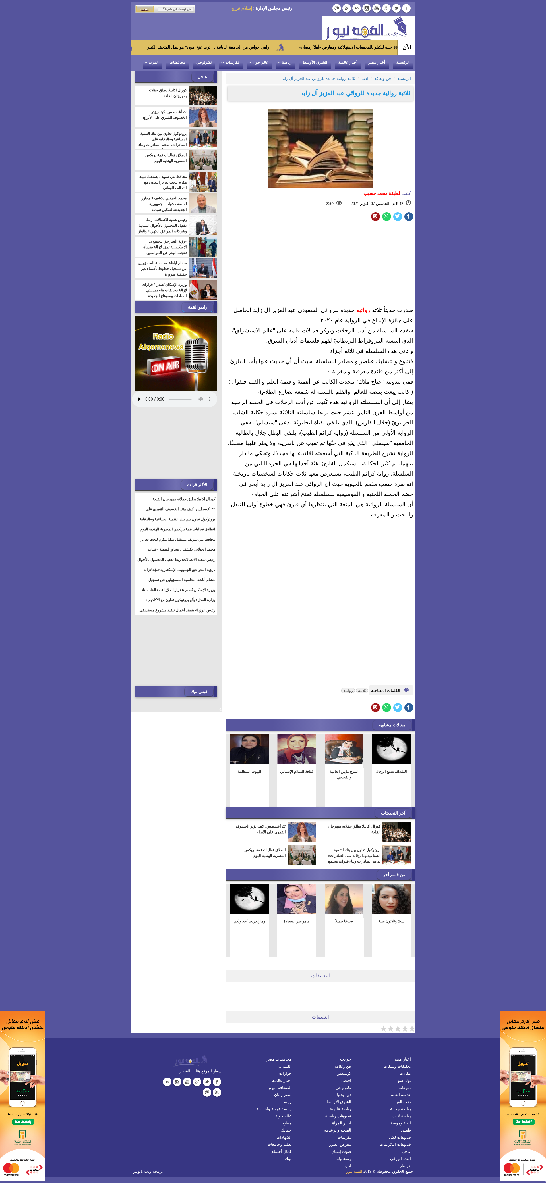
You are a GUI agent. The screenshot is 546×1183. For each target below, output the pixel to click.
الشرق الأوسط (315, 62)
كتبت (387, 193)
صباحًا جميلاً (344, 921)
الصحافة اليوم (280, 1088)
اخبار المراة (341, 1123)
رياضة (287, 62)
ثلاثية (362, 690)
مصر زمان (282, 1095)
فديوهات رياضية (338, 1116)
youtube (376, 8)
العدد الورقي (400, 1159)
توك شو (404, 1080)
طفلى (406, 1130)
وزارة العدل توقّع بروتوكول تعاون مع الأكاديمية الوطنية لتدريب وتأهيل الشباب (180, 603)
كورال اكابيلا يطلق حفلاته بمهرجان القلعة (354, 829)
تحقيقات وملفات (397, 1066)
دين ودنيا (344, 1095)
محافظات (177, 62)
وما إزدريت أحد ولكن (249, 921)
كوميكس (343, 1073)
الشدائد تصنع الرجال (391, 771)
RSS (346, 8)
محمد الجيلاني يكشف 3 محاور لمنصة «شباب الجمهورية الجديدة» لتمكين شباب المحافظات (164, 206)
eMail (336, 8)
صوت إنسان (341, 1151)
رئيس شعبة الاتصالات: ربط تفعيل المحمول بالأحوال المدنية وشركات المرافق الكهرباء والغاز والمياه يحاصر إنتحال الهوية (162, 228)
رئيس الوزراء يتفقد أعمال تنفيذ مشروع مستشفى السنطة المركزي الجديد (177, 613)
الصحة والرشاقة (337, 1130)
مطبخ (286, 1123)
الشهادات (283, 1137)
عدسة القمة (401, 1095)
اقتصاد (346, 1080)
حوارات (285, 1073)
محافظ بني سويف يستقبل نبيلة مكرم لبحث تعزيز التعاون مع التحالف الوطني (163, 182)
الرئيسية (403, 62)
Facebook (406, 8)
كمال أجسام (281, 1151)
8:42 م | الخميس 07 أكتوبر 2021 (377, 203)
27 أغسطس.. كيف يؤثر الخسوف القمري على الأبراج (261, 829)
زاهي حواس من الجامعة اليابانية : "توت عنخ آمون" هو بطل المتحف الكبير (257, 47)
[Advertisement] (320, 265)
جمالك (286, 1130)
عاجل (406, 1151)
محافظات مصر (278, 1059)
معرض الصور (340, 1144)
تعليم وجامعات (279, 1144)
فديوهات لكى (400, 1137)
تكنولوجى (343, 1088)
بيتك (288, 1159)
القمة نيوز (354, 1171)
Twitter (396, 8)
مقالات (405, 1073)
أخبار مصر (376, 62)
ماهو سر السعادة (297, 921)
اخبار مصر (402, 1059)
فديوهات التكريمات (395, 1144)
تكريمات (232, 62)
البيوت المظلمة (249, 771)
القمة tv (284, 1066)
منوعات (404, 1088)
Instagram (366, 8)
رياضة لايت (401, 1116)
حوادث (345, 1059)
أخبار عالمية (347, 62)
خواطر (405, 1166)
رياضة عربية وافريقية (273, 1109)
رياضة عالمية (340, 1109)
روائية (363, 310)
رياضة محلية (400, 1109)
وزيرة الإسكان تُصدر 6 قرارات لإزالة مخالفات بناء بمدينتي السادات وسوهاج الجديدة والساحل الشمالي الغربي (164, 293)
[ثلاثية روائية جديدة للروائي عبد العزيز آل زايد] (386, 216)
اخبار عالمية (281, 1080)
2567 (330, 203)
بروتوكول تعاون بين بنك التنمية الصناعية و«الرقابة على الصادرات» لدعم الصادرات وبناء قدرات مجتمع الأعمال (354, 858)
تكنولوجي (204, 62)
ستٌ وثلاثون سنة (391, 921)
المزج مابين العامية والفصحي (344, 774)
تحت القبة (402, 1102)
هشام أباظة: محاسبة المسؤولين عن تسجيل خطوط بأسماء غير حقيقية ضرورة (162, 268)
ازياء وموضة (400, 1123)
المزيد (154, 62)
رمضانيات (343, 1159)
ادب (348, 1166)
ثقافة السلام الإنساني (296, 771)
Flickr (356, 8)
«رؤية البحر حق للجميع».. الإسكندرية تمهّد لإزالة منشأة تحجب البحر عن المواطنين (165, 247)
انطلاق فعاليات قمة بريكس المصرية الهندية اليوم (265, 853)
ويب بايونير (142, 1171)
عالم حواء (260, 62)
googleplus (386, 8)
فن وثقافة (342, 1066)
